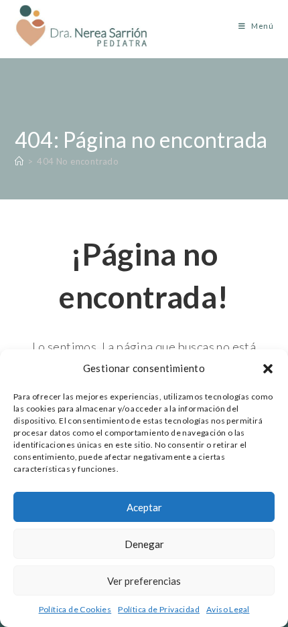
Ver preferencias (144, 581)
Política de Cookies (75, 609)
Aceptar (144, 507)
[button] (268, 368)
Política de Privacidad (159, 609)
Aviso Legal (227, 609)
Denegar (144, 544)
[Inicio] (19, 161)
